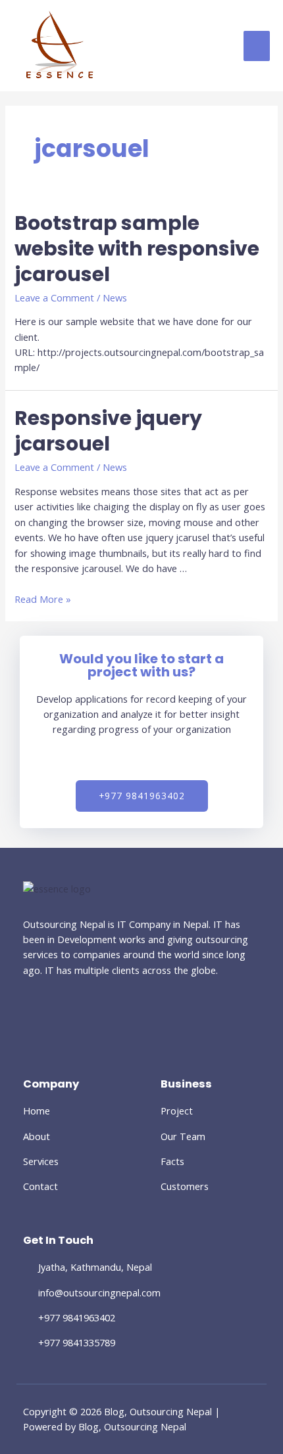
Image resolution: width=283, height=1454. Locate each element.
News (115, 297)
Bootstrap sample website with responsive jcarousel (136, 248)
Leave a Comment (54, 297)
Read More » (42, 599)
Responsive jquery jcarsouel (108, 431)
